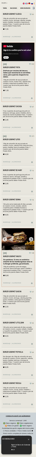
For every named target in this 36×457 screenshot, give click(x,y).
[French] (26, 3)
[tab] (18, 37)
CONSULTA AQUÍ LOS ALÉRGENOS (18, 416)
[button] (32, 14)
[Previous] (5, 239)
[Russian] (32, 3)
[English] (23, 3)
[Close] (28, 439)
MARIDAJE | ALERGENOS (12, 37)
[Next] (31, 239)
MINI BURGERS (25, 8)
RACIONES (13, 8)
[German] (29, 3)
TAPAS (5, 8)
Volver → (4, 3)
